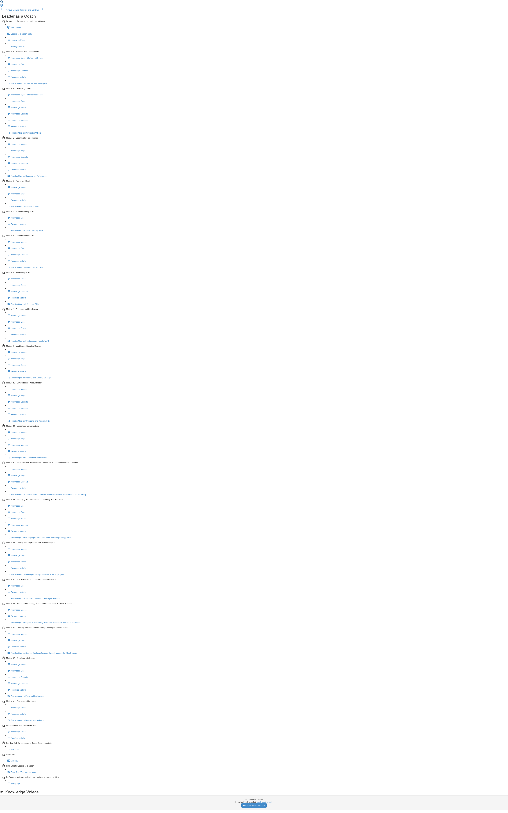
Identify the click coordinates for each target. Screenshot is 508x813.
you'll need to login (265, 802)
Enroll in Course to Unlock (254, 805)
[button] (1, 2)
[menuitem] (1, 6)
